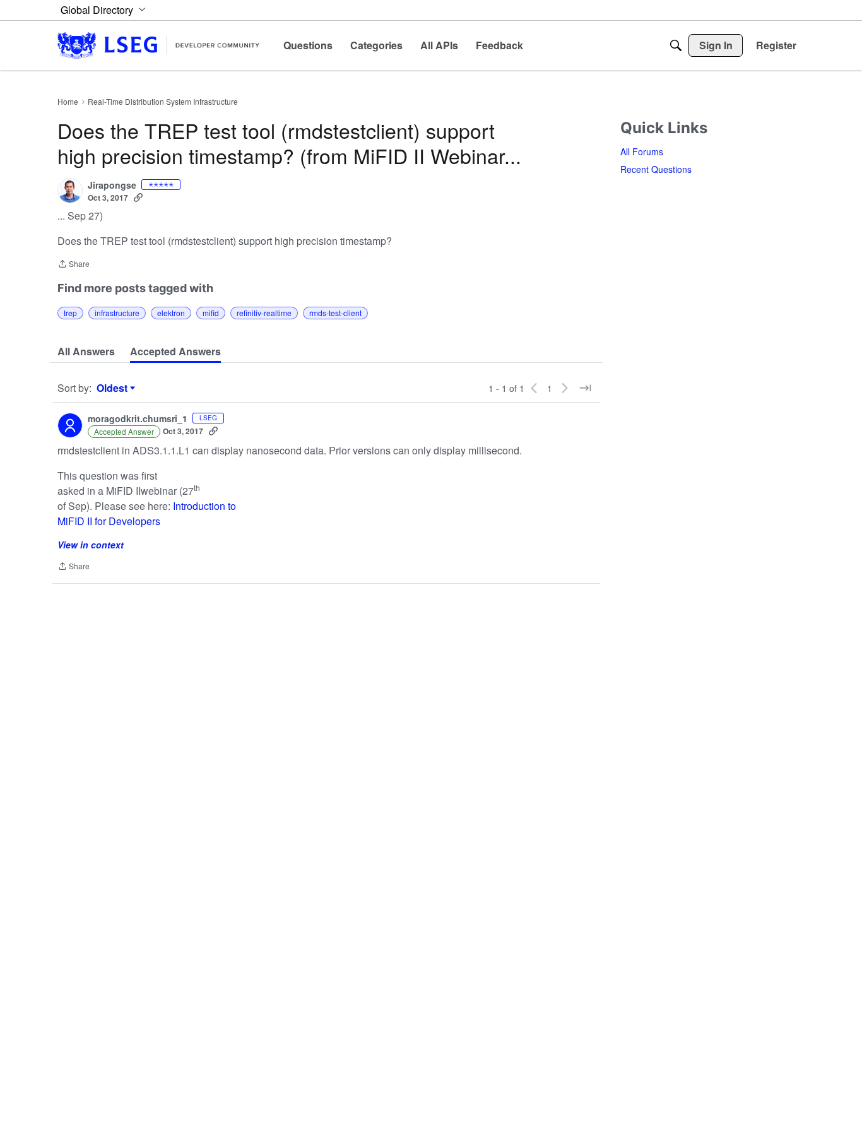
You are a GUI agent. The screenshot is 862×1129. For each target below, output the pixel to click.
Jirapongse (112, 185)
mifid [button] (211, 312)
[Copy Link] (138, 197)
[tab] (86, 351)
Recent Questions (656, 169)
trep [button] (70, 312)
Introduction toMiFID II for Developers (146, 513)
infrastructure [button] (117, 312)
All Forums (641, 151)
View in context (90, 544)
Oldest (114, 388)
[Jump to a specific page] (585, 388)
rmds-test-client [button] (335, 312)
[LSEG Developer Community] (158, 45)
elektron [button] (171, 312)
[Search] (675, 45)
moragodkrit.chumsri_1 (137, 419)
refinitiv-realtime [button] (264, 312)
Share (73, 264)
